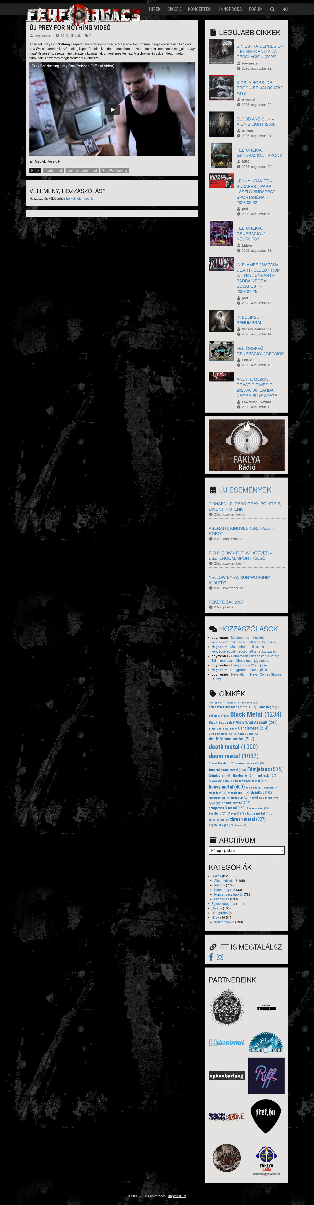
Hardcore (243, 776)
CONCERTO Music (245, 733)
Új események (245, 490)
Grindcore (220, 776)
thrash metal (248, 819)
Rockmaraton (258, 808)
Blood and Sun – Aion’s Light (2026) (257, 121)
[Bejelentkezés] (285, 9)
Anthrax (233, 702)
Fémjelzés (265, 769)
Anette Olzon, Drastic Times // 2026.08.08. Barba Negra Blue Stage (257, 387)
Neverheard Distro (264, 797)
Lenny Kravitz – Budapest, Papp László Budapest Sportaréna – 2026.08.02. (256, 191)
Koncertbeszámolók (228, 894)
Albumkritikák (224, 880)
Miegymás (221, 899)
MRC (246, 161)
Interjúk (219, 885)
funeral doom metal (227, 770)
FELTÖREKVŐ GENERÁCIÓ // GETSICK (260, 350)
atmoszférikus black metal (232, 707)
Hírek (154, 9)
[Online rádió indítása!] (247, 444)
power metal (236, 802)
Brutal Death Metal (223, 728)
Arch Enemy (249, 702)
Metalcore (238, 793)
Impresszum (177, 1195)
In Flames (254, 787)
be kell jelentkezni (79, 198)
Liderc (247, 245)
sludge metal (259, 813)
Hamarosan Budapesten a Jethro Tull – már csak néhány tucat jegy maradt (245, 658)
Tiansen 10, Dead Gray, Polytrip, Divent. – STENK (245, 506)
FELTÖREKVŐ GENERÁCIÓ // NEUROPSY (251, 233)
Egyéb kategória (223, 903)
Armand (248, 99)
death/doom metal (231, 739)
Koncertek (199, 9)
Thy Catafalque (221, 825)
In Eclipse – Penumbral (250, 319)
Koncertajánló (224, 922)
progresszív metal (227, 808)
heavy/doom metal (221, 781)
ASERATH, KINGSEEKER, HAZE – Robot (241, 530)
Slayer (236, 813)
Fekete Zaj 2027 (226, 602)
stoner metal (219, 819)
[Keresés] (272, 9)
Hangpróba (229, 9)
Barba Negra (269, 707)
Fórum (256, 9)
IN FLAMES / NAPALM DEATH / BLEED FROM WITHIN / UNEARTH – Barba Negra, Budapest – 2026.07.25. (258, 277)
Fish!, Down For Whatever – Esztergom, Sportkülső (240, 555)
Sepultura (217, 813)
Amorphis (216, 702)
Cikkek (174, 9)
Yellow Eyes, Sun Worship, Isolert (240, 579)
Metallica (261, 793)
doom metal (234, 756)
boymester (43, 35)
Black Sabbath (225, 722)
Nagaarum (219, 646)
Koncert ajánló (224, 889)
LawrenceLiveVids (256, 401)
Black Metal (256, 714)
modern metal (219, 797)
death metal (53, 170)
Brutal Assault (259, 722)
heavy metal (227, 787)
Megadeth (217, 793)
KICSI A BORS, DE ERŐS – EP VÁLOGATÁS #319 (260, 87)
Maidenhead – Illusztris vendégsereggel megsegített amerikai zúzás (243, 639)
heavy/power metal (251, 781)
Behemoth (219, 715)
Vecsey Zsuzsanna (256, 328)
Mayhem (270, 787)
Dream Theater (221, 763)
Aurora (247, 130)
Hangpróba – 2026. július (249, 665)
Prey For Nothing (114, 170)
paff (245, 208)
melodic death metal (82, 170)
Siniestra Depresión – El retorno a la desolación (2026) (260, 51)
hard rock (266, 775)
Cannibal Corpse (220, 733)
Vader (241, 825)
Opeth (214, 803)
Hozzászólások (248, 628)
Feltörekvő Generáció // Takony (259, 152)
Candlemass (253, 728)
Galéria (216, 908)
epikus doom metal (250, 763)
